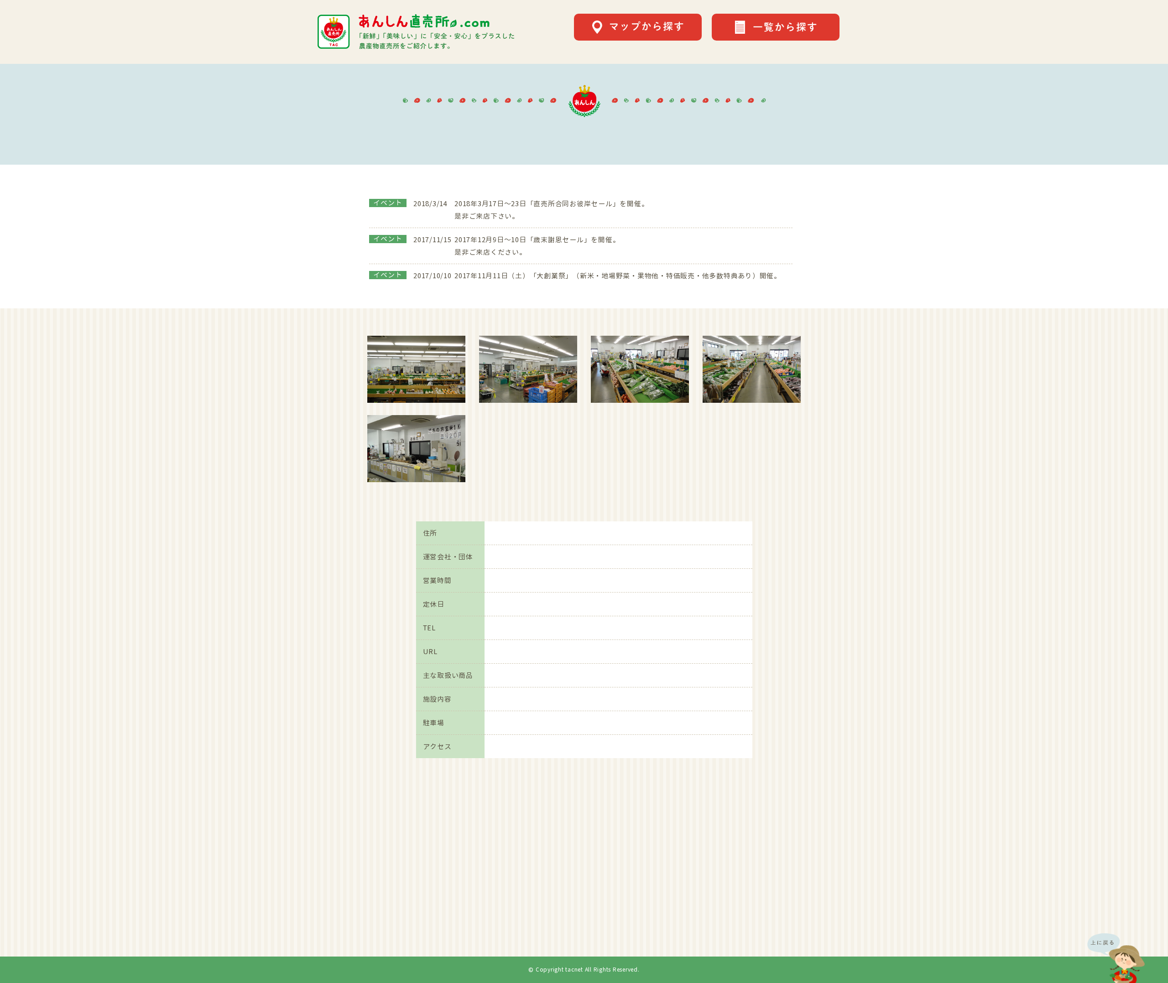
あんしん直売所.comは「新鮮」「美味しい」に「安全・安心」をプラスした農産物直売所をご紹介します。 (416, 32)
